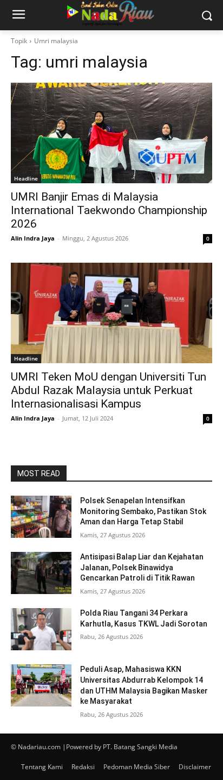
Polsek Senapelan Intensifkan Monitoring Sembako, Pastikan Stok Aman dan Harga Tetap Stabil (143, 511)
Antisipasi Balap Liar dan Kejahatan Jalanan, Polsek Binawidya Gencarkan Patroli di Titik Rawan (142, 567)
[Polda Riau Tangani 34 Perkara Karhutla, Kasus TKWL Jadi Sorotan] (41, 629)
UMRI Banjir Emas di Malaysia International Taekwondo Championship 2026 (109, 210)
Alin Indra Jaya (33, 238)
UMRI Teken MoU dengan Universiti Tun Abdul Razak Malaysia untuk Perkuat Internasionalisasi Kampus (108, 390)
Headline (26, 178)
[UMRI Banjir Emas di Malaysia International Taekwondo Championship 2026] (111, 133)
